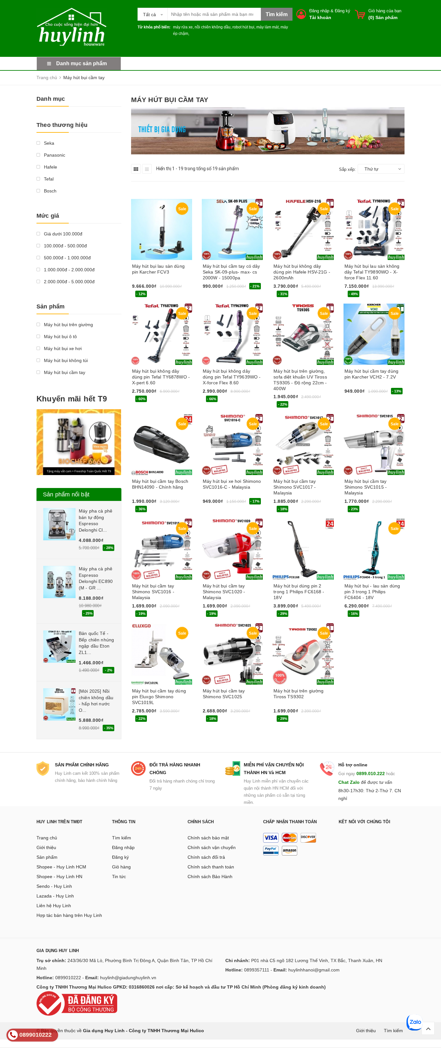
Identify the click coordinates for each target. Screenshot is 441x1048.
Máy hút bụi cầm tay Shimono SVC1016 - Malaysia (153, 591)
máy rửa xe (183, 27)
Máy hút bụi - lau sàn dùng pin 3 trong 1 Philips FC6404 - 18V (372, 591)
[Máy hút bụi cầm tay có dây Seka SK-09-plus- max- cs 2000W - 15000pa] (232, 229)
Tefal (48, 179)
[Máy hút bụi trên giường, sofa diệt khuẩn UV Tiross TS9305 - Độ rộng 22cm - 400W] (302, 334)
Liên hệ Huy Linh (53, 905)
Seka (48, 143)
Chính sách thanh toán (211, 866)
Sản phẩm (46, 857)
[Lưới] (136, 169)
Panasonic (54, 155)
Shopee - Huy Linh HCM (61, 866)
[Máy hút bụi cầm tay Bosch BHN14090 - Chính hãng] (161, 444)
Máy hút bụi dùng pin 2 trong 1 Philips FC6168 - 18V (298, 591)
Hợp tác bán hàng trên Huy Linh (69, 915)
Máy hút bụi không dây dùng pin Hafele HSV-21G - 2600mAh (301, 272)
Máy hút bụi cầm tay (64, 372)
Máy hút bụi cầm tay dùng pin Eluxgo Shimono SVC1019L (159, 696)
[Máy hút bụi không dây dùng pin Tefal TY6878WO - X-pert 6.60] (161, 334)
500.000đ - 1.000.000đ (67, 257)
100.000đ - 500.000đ (65, 245)
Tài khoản (320, 17)
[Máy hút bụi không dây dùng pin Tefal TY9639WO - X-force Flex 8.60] (232, 334)
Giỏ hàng (121, 866)
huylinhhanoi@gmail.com (314, 969)
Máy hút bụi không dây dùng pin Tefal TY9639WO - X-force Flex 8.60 (232, 376)
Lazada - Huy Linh (55, 895)
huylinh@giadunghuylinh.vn (128, 977)
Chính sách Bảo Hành (210, 876)
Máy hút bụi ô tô (60, 336)
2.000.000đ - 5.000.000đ (69, 281)
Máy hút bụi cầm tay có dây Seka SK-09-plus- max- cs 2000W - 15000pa (231, 272)
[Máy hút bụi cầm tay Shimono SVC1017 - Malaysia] (302, 444)
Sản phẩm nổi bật (66, 494)
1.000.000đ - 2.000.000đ (69, 269)
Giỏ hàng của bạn (384, 10)
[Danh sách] (147, 169)
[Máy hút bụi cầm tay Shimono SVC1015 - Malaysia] (374, 444)
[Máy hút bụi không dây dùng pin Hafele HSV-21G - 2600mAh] (302, 229)
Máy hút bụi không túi (65, 360)
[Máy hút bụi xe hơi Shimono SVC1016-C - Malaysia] (232, 444)
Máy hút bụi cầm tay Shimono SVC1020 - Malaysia (224, 591)
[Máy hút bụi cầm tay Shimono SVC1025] (232, 653)
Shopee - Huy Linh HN (59, 876)
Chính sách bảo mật (208, 837)
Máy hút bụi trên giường (68, 324)
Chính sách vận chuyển (212, 847)
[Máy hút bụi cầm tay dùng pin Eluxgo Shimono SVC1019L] (161, 653)
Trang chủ (46, 837)
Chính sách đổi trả (206, 857)
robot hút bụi (243, 27)
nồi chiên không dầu (213, 27)
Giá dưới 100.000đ (62, 233)
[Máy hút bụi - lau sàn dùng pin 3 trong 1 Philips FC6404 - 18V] (374, 549)
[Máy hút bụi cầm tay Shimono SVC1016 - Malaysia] (161, 549)
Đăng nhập (319, 10)
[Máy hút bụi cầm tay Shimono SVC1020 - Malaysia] (232, 549)
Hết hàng (285, 615)
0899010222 (68, 977)
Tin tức (119, 876)
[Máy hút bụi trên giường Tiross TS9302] (302, 653)
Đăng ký (342, 10)
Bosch (49, 190)
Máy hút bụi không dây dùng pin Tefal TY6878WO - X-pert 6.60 (161, 376)
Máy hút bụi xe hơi (62, 348)
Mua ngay (144, 295)
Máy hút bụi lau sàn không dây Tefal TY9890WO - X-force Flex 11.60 (372, 272)
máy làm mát (267, 27)
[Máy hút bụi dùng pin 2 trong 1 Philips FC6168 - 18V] (302, 549)
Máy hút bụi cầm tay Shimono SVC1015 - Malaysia (365, 487)
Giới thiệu (46, 847)
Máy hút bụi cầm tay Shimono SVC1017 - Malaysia (294, 487)
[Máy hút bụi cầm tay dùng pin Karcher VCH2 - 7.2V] (374, 334)
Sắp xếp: (347, 169)
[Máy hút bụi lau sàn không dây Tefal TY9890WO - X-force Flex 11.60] (374, 229)
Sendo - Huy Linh (54, 886)
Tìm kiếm (121, 837)
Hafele (50, 167)
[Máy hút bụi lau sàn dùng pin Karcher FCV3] (161, 229)
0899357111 (256, 969)
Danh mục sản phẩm (81, 63)
